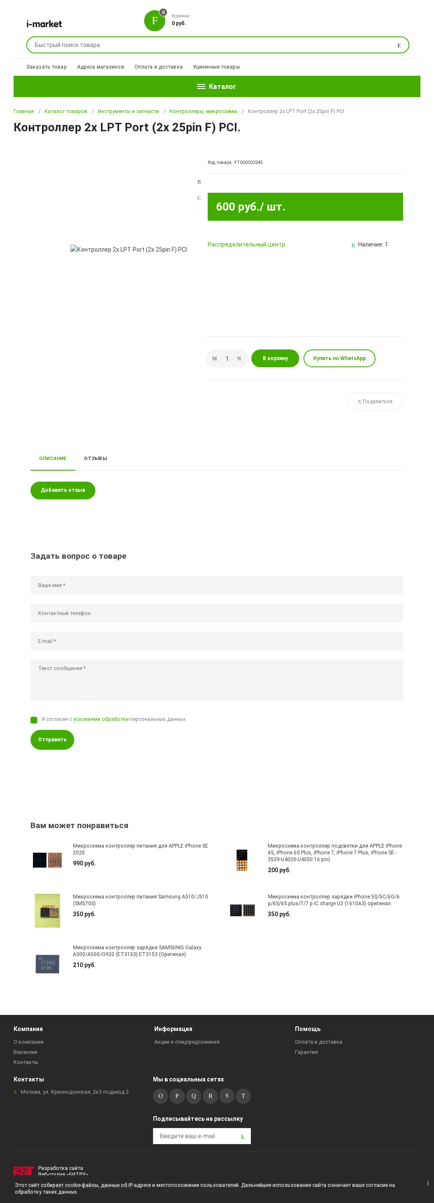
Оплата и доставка (158, 67)
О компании (29, 1042)
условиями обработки (101, 719)
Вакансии (25, 1052)
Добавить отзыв (63, 490)
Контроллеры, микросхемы (203, 111)
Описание (53, 458)
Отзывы (95, 458)
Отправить (52, 740)
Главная (24, 111)
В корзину (275, 358)
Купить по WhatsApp (339, 358)
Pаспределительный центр (246, 244)
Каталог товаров (66, 111)
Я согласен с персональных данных (114, 719)
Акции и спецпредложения (187, 1042)
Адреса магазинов (100, 67)
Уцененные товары (216, 67)
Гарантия (306, 1052)
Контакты (26, 1062)
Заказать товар (46, 67)
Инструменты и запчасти (128, 111)
